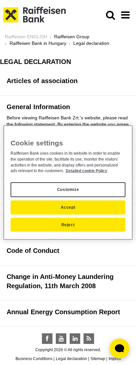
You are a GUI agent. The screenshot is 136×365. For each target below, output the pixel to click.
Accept (68, 207)
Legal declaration (71, 358)
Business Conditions (34, 358)
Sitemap (97, 358)
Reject (68, 224)
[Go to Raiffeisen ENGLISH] (34, 14)
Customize (68, 189)
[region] (67, 182)
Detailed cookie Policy (86, 170)
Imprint (115, 358)
